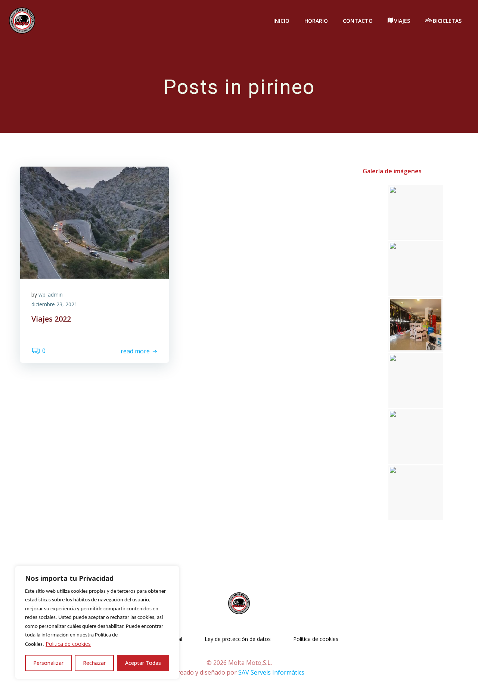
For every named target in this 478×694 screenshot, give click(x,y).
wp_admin (50, 294)
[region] (97, 622)
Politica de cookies (68, 643)
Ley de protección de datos (238, 638)
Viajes (402, 20)
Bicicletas (447, 20)
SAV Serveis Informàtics (271, 672)
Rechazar (94, 662)
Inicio (281, 20)
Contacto (358, 20)
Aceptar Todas (143, 662)
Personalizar (48, 662)
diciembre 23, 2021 (54, 304)
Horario (316, 20)
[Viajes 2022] (94, 222)
